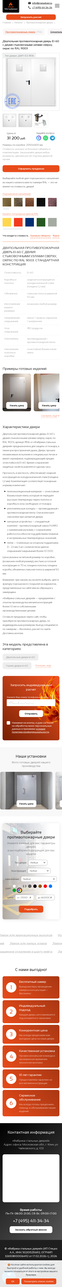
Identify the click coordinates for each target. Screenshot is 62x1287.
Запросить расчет (31, 17)
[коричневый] (40, 886)
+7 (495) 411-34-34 (42, 7)
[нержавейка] (24, 886)
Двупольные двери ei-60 (20, 657)
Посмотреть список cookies (39, 1281)
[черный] (35, 886)
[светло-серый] (19, 886)
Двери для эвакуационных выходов (30, 935)
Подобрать (31, 909)
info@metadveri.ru (42, 3)
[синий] (50, 886)
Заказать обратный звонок (31, 1229)
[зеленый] (14, 890)
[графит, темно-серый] (30, 886)
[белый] (14, 886)
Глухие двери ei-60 (17, 665)
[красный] (45, 886)
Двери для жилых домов (23, 943)
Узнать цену (17, 405)
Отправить (31, 713)
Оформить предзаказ (31, 168)
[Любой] (19, 890)
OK (12, 1281)
